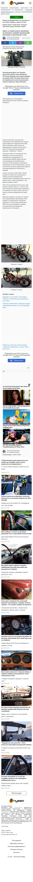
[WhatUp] (28, 43)
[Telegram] (12, 43)
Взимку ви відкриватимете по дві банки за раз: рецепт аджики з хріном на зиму (16, 21)
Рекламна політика (16, 849)
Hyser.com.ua (18, 807)
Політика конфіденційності (16, 846)
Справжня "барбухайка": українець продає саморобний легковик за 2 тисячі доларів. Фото (16, 305)
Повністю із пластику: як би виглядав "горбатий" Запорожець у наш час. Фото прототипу (16, 347)
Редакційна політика (16, 843)
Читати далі (16, 793)
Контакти (16, 852)
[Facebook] (5, 43)
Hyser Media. (21, 856)
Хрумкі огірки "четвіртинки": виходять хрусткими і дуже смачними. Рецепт (15, 25)
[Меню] (2, 3)
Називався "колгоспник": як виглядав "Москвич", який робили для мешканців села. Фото (15, 298)
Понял (16, 17)
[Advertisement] (16, 120)
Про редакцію (16, 840)
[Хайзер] (16, 3)
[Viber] (20, 43)
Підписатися (18, 93)
